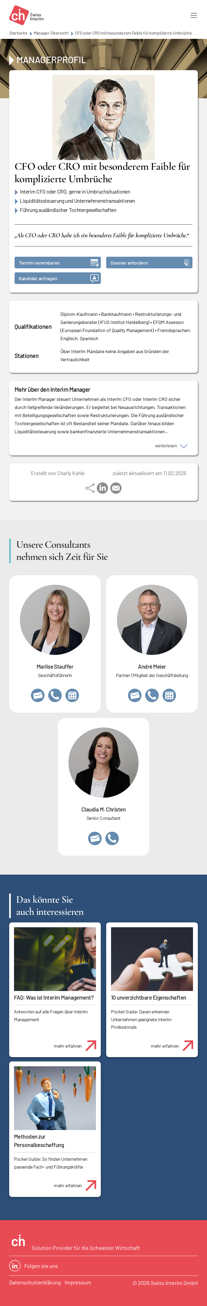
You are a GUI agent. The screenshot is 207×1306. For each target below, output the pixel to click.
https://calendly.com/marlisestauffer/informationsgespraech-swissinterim (72, 695)
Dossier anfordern (129, 263)
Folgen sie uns (41, 1266)
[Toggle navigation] (194, 15)
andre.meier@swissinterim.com (135, 695)
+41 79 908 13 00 (55, 695)
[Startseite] (26, 15)
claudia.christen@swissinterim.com (95, 838)
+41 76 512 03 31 (112, 838)
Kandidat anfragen (38, 278)
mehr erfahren (68, 1046)
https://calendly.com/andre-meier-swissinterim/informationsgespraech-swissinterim (169, 695)
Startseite (18, 32)
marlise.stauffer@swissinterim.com (37, 695)
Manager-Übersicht (51, 32)
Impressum (78, 1282)
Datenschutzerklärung (35, 1282)
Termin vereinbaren (39, 263)
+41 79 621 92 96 (152, 695)
